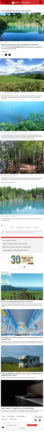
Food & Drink (10, 416)
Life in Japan (13, 419)
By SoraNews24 (4, 51)
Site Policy (10, 422)
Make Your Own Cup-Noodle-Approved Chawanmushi (17, 247)
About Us (3, 422)
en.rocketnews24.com (4, 42)
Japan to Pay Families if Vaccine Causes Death (15, 244)
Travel (3, 416)
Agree (32, 425)
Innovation (4, 419)
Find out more (22, 427)
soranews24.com (8, 233)
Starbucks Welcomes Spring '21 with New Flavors (15, 250)
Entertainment (21, 416)
